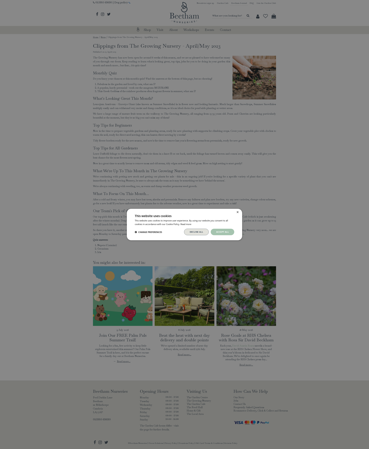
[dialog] (184, 224)
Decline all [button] (196, 231)
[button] (148, 232)
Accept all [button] (222, 231)
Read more (185, 224)
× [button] (237, 212)
